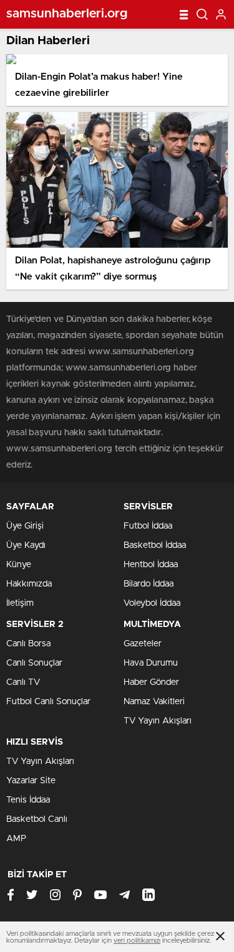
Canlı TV (23, 682)
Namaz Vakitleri (154, 701)
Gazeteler (143, 643)
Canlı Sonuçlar (34, 663)
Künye (18, 564)
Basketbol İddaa (155, 545)
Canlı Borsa (28, 643)
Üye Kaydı (26, 545)
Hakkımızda (29, 584)
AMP (16, 838)
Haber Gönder (151, 682)
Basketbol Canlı (36, 819)
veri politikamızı (137, 940)
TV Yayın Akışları (158, 721)
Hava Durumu (151, 663)
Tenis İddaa (28, 800)
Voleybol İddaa (152, 603)
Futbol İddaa (148, 526)
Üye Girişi (25, 526)
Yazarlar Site (31, 780)
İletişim (20, 603)
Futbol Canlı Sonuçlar (48, 701)
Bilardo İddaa (148, 584)
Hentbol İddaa (151, 564)
